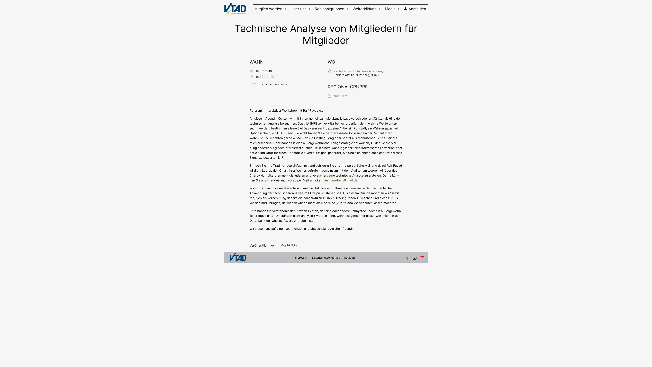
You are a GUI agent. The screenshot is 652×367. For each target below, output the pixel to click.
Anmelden (417, 9)
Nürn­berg (341, 96)
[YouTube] (423, 258)
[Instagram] (414, 258)
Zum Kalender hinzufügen (271, 84)
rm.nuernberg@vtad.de (340, 180)
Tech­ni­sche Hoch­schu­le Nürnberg (358, 71)
